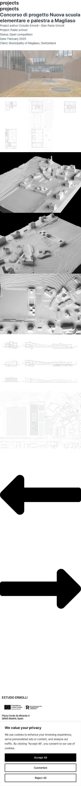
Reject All (40, 777)
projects (9, 3)
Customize (40, 767)
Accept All (40, 757)
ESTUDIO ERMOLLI (15, 697)
